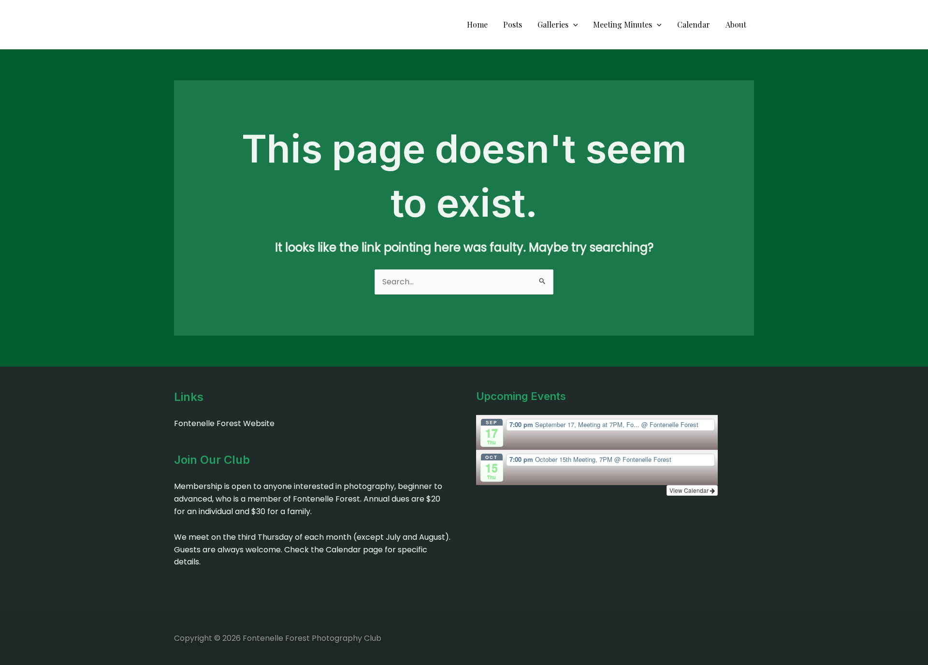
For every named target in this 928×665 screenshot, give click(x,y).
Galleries (552, 24)
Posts (512, 24)
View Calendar (689, 490)
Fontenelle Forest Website (224, 423)
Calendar (693, 24)
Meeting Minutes (622, 24)
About (735, 24)
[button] (573, 24)
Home (477, 24)
